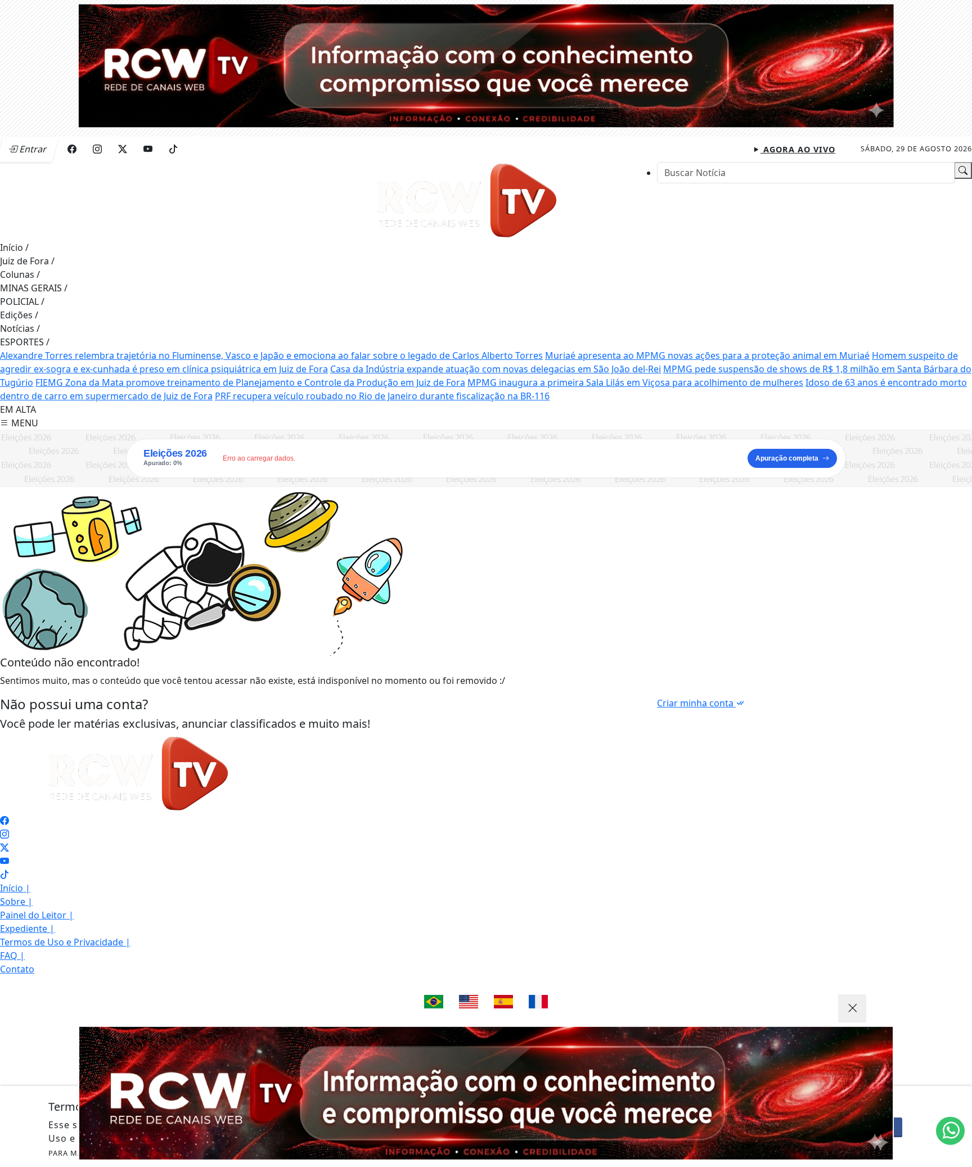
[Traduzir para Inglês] (468, 1002)
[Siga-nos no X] (4, 847)
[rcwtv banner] (486, 1093)
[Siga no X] (123, 149)
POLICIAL (22, 301)
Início (14, 247)
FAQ (12, 955)
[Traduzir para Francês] (538, 1002)
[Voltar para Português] (433, 1002)
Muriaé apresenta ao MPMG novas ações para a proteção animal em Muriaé (707, 355)
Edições (19, 315)
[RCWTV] (486, 64)
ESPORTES (25, 342)
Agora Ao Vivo (797, 149)
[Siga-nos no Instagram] (4, 834)
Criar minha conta (696, 703)
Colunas (20, 274)
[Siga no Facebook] (72, 149)
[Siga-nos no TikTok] (4, 874)
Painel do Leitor (37, 915)
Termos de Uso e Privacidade (65, 942)
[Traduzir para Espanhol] (503, 1002)
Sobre (16, 901)
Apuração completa (786, 458)
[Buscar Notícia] (963, 170)
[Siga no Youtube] (148, 149)
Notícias (20, 328)
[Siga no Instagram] (97, 149)
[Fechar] (852, 1008)
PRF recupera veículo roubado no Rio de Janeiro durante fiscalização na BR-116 (382, 396)
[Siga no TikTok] (173, 149)
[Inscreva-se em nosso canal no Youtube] (4, 861)
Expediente (27, 928)
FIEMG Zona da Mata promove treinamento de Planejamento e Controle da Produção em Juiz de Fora (250, 382)
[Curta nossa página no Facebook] (4, 820)
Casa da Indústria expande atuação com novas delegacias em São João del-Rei (495, 369)
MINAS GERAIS (34, 288)
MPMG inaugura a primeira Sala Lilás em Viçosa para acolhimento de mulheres (635, 382)
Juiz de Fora (27, 261)
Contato (17, 969)
